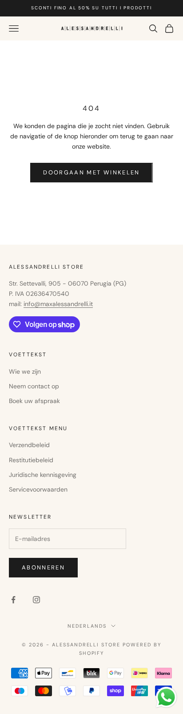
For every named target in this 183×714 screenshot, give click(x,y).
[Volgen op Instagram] (36, 599)
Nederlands (87, 626)
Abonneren (43, 567)
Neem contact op (34, 386)
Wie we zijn (25, 371)
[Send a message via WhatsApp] (166, 697)
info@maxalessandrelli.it (58, 304)
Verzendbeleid (29, 445)
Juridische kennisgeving (42, 475)
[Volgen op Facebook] (13, 599)
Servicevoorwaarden (38, 489)
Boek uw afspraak (34, 401)
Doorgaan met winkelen (91, 172)
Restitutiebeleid (31, 460)
